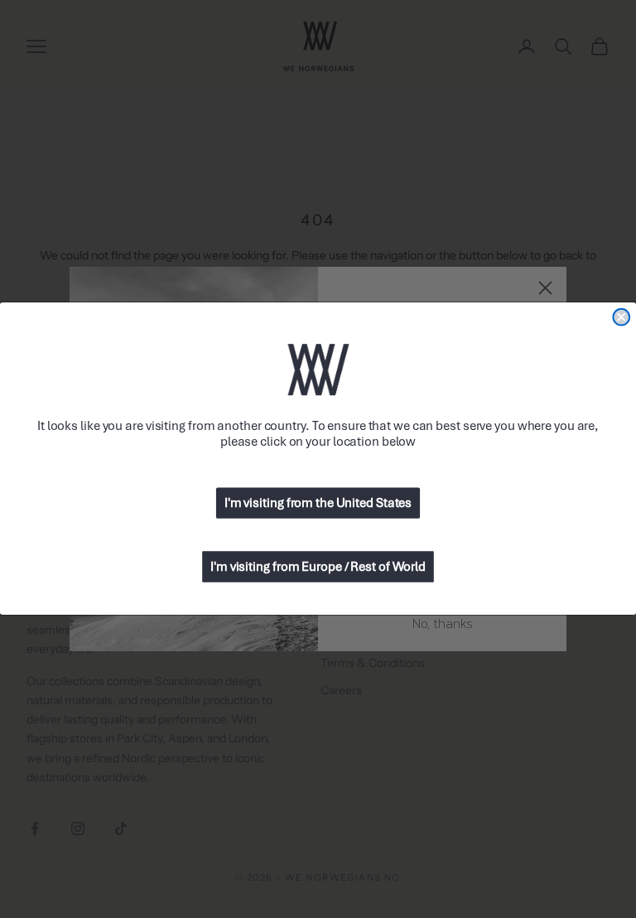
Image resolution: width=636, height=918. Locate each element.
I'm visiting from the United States (318, 503)
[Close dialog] (621, 317)
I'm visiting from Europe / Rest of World (318, 567)
